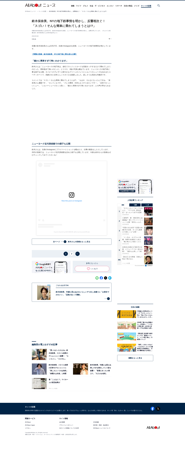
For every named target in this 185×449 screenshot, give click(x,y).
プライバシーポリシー (66, 425)
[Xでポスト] (105, 278)
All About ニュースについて (101, 428)
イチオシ (28, 428)
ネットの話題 (146, 6)
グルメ (85, 6)
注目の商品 (128, 6)
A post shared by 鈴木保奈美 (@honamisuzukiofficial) (72, 232)
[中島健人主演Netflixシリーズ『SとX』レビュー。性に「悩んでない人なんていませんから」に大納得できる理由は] (144, 314)
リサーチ (118, 6)
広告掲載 (96, 422)
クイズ (136, 6)
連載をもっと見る (135, 358)
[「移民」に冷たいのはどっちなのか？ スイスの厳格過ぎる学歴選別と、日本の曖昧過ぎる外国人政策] (144, 348)
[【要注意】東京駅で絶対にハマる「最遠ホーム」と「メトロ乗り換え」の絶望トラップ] (144, 336)
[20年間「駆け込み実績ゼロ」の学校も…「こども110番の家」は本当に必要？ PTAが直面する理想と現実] (144, 325)
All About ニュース (30, 11)
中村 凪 (34, 39)
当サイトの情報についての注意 (69, 428)
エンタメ (110, 6)
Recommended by (140, 265)
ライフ (78, 6)
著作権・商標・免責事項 (101, 425)
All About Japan (30, 425)
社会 (91, 6)
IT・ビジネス (100, 6)
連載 (72, 6)
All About (28, 422)
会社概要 (62, 422)
